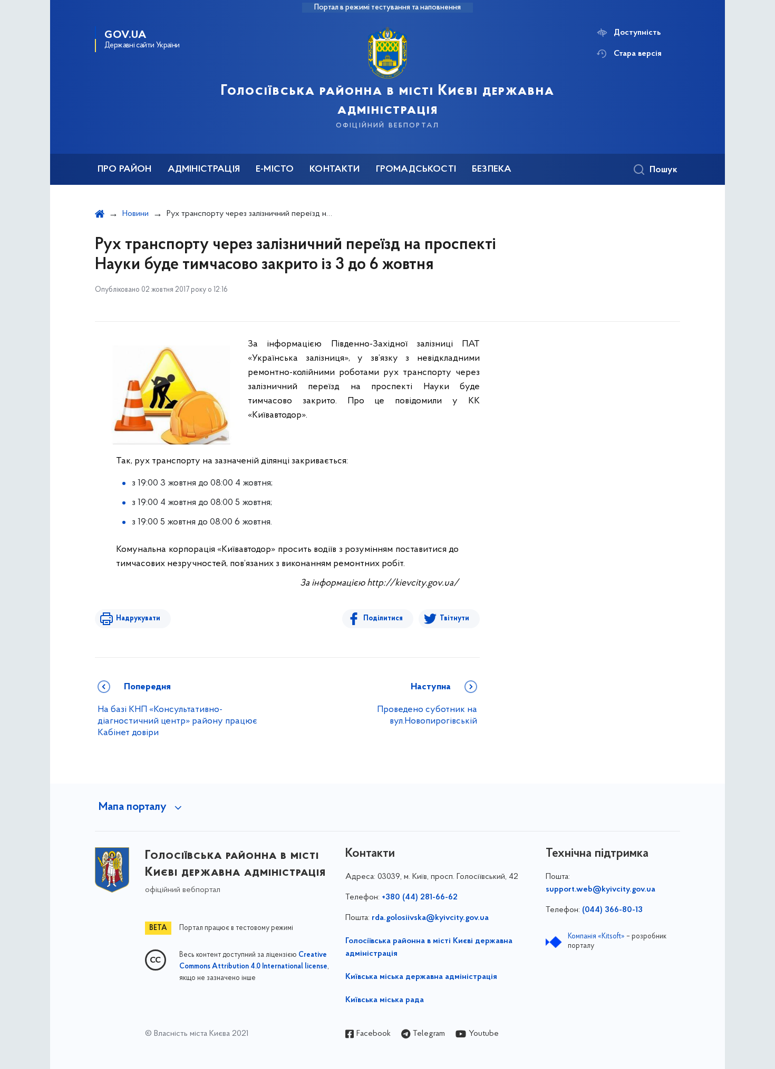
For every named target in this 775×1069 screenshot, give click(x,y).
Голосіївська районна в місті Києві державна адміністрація (428, 947)
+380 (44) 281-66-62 (420, 897)
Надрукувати (138, 618)
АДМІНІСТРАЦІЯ (204, 169)
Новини (135, 214)
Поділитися (383, 618)
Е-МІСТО (275, 169)
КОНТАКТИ (334, 169)
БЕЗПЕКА (491, 169)
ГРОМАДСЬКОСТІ (416, 169)
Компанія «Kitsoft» (596, 937)
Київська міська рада (384, 1000)
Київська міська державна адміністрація (421, 977)
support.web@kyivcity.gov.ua (600, 889)
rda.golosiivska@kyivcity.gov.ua (430, 918)
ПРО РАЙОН (125, 169)
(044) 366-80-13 (612, 910)
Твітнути (454, 618)
